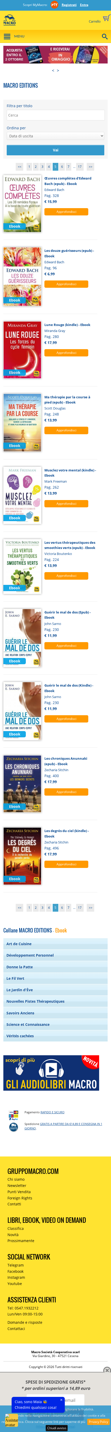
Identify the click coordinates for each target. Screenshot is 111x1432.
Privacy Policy (98, 1422)
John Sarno (52, 623)
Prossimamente (20, 1240)
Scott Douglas (55, 408)
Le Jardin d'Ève (19, 989)
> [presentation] (58, 70)
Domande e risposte (24, 1322)
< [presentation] (53, 70)
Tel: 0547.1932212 (22, 1308)
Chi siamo (16, 1179)
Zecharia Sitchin (56, 770)
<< (19, 166)
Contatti (14, 1203)
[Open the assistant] (11, 1420)
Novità (13, 1234)
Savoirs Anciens (20, 1013)
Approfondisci (66, 211)
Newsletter (16, 1185)
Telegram (15, 1265)
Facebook (15, 1271)
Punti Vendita (19, 1191)
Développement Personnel (30, 955)
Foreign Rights (19, 1198)
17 (80, 166)
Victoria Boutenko (58, 553)
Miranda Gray (54, 330)
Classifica (15, 1228)
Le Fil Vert (15, 978)
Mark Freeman (55, 481)
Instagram (16, 1277)
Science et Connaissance (28, 1024)
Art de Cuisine (18, 943)
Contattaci (16, 1328)
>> (90, 166)
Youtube (14, 1283)
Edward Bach (54, 189)
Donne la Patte (19, 966)
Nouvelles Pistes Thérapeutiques (35, 1001)
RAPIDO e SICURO (53, 1112)
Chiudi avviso (56, 1428)
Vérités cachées (20, 1035)
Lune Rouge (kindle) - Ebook (67, 324)
